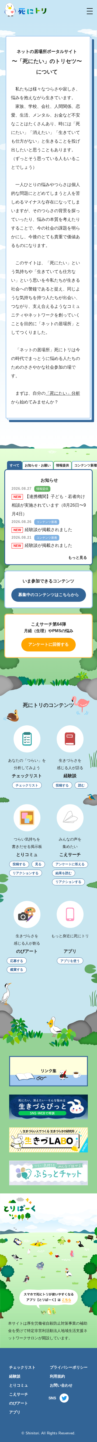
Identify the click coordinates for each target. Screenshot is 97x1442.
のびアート (18, 1403)
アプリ (14, 1412)
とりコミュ (18, 1385)
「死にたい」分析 (63, 393)
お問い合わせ (61, 1385)
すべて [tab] (14, 465)
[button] (90, 11)
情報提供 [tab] (62, 465)
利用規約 (57, 1376)
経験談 (14, 1376)
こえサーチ (18, 1394)
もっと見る (77, 558)
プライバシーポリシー (69, 1367)
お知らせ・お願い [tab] (38, 465)
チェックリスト (22, 1367)
